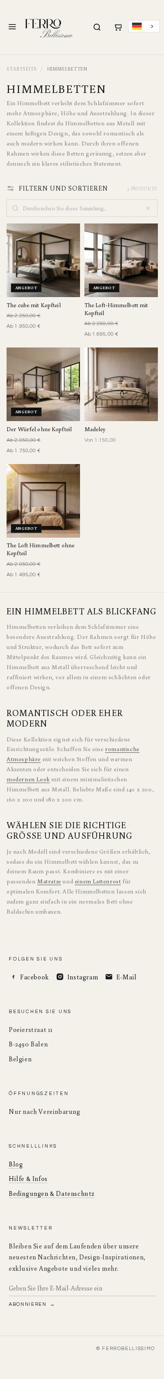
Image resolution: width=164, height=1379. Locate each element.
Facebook (34, 977)
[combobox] (144, 26)
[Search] (97, 27)
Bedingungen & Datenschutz (51, 1193)
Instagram (82, 977)
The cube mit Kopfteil (34, 305)
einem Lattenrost (98, 881)
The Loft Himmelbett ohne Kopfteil (40, 549)
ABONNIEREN (28, 1304)
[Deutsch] (144, 26)
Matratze (49, 881)
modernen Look (28, 779)
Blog (16, 1164)
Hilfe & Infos (28, 1178)
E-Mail (126, 977)
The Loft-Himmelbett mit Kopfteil (116, 309)
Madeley (95, 429)
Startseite (22, 69)
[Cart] (117, 27)
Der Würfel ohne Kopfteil (39, 429)
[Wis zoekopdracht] (148, 208)
